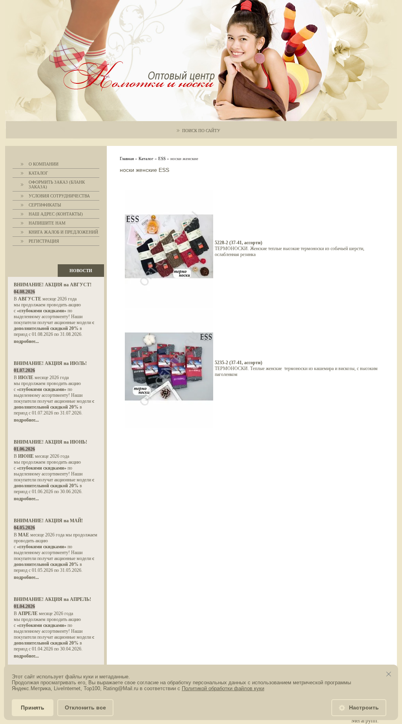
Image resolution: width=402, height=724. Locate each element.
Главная (127, 158)
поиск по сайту (201, 130)
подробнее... (26, 341)
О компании (43, 164)
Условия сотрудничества (59, 195)
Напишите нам (47, 223)
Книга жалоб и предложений (63, 232)
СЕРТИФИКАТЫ (45, 205)
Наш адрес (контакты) (56, 214)
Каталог (38, 173)
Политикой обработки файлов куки (223, 688)
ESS (162, 158)
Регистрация (44, 241)
